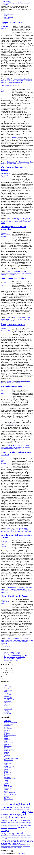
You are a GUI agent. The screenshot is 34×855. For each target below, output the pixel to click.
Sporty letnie (7, 780)
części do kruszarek (5, 804)
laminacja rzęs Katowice (20, 809)
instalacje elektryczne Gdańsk (15, 530)
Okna (8, 317)
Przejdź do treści (5, 1)
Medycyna (7, 755)
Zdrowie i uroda (8, 799)
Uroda (6, 789)
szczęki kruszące (19, 837)
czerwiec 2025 (8, 705)
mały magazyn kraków (11, 221)
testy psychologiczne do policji (13, 838)
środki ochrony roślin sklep (15, 847)
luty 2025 (6, 712)
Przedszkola (7, 772)
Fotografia (7, 739)
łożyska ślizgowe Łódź (5, 847)
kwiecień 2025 (8, 709)
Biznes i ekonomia (9, 14)
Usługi (8, 79)
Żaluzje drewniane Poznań (13, 324)
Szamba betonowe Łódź (11, 660)
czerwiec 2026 (8, 687)
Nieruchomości (8, 760)
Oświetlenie (7, 767)
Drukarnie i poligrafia (10, 735)
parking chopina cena (23, 823)
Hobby (6, 741)
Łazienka (6, 752)
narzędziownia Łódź (16, 822)
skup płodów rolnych (10, 835)
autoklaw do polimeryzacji (21, 271)
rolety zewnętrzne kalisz (13, 833)
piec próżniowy (28, 273)
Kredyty (6, 747)
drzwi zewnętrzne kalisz (13, 807)
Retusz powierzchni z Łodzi (12, 654)
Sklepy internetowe (12, 587)
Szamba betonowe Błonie (8, 447)
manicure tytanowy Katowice (16, 811)
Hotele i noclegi (11, 162)
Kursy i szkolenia (9, 750)
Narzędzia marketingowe (11, 758)
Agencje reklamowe (9, 724)
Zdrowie (6, 797)
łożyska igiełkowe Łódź (5, 846)
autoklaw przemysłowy (7, 273)
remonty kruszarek (29, 830)
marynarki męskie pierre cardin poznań (20, 589)
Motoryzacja (7, 757)
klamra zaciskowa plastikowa (9, 641)
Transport (6, 785)
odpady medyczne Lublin (13, 823)
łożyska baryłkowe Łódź (25, 844)
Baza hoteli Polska (15, 137)
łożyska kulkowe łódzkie (16, 846)
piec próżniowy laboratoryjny (9, 274)
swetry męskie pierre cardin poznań (10, 590)
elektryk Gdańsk (18, 528)
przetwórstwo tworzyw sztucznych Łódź (17, 830)
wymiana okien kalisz (10, 321)
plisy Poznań (21, 381)
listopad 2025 (8, 698)
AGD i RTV (7, 721)
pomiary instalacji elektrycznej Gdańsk (20, 531)
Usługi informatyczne (10, 792)
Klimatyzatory (8, 746)
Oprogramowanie (9, 766)
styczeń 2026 (7, 695)
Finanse (6, 738)
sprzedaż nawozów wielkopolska (22, 835)
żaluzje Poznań (16, 382)
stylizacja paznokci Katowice (10, 837)
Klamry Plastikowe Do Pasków (14, 596)
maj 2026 (6, 688)
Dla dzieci (7, 730)
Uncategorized (11, 381)
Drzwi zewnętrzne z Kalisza (13, 278)
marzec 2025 (7, 710)
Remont (6, 775)
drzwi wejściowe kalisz (19, 317)
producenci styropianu (12, 828)
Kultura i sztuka (8, 749)
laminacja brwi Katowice (10, 809)
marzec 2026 (7, 691)
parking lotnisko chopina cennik (16, 825)
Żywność (6, 800)
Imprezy (6, 744)
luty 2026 (6, 693)
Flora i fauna (7, 18)
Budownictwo (8, 728)
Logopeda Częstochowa (11, 22)
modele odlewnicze (8, 822)
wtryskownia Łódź (23, 838)
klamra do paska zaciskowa (21, 638)
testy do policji (4, 838)
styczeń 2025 (7, 713)
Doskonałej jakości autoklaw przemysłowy (16, 655)
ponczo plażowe (4, 828)
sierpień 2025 (8, 702)
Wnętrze (6, 796)
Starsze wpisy (5, 646)
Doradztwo (7, 733)
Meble (6, 753)
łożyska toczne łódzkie (25, 846)
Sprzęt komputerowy (10, 782)
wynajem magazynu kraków (17, 842)
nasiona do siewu (24, 822)
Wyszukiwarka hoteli (10, 86)
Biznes (6, 727)
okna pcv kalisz (15, 319)
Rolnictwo (7, 777)
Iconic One (4, 853)
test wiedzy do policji (27, 837)
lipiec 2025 (7, 704)
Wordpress (22, 853)
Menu (2, 11)
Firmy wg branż (8, 17)
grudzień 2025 (8, 696)
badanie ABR (19, 80)
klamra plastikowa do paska (8, 640)
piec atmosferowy (19, 273)
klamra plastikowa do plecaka (25, 640)
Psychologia (7, 774)
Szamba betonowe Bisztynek (21, 445)
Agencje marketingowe (10, 722)
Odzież (6, 761)
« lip (2, 678)
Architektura (7, 725)
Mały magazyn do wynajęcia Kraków (14, 657)
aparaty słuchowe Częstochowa (22, 79)
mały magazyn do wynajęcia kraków (14, 815)
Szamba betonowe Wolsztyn (13, 386)
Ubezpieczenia (8, 786)
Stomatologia (7, 783)
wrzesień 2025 (8, 701)
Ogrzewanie (7, 763)
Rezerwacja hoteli (11, 163)
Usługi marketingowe (10, 794)
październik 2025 (9, 699)
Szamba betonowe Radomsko (12, 658)
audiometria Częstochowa (8, 80)
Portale (6, 769)
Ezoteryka (7, 736)
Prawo (6, 771)
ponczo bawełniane (27, 825)
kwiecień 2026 (8, 690)
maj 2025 (6, 707)
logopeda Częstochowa (15, 82)
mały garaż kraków (10, 220)
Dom (5, 15)
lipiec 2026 (7, 685)
